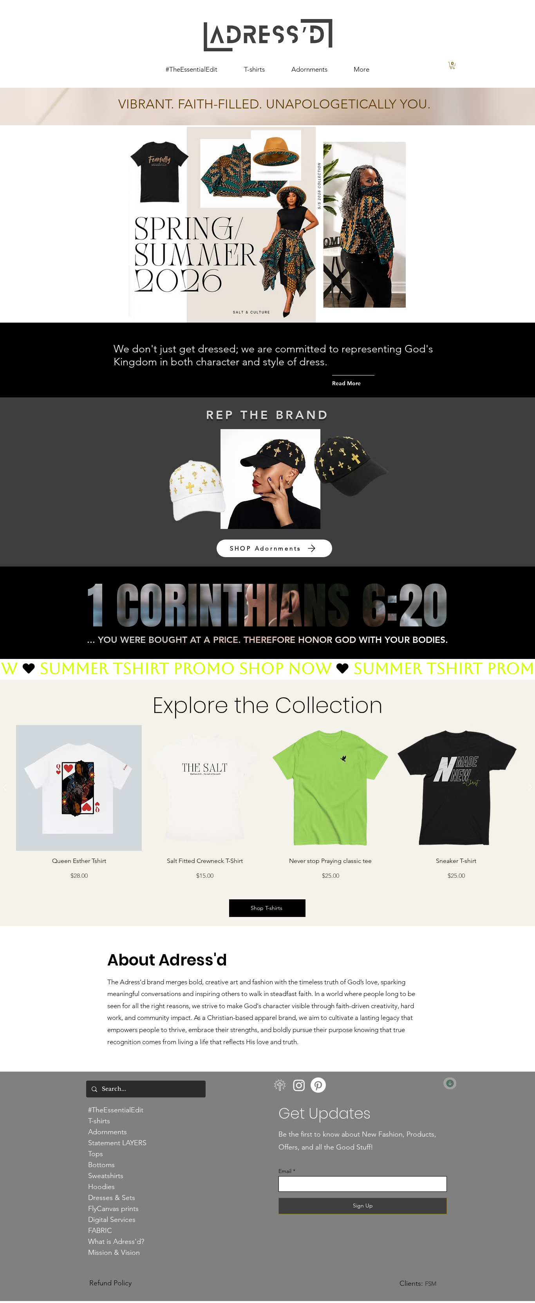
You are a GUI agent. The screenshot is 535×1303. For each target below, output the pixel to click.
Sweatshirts (105, 1175)
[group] (267, 803)
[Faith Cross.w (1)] (279, 1085)
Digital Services (112, 1219)
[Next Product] (530, 787)
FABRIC (100, 1230)
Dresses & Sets (111, 1197)
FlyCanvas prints (113, 1208)
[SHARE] (449, 1083)
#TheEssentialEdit (115, 1110)
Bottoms (101, 1164)
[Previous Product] (4, 787)
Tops (95, 1154)
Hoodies (101, 1186)
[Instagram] (299, 1085)
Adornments (107, 1132)
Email (284, 1171)
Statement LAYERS (117, 1143)
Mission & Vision (114, 1252)
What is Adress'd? (116, 1241)
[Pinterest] (318, 1085)
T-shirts (99, 1121)
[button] (452, 65)
